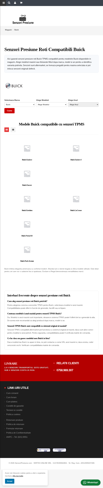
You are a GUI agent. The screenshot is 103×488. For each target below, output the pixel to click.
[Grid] (6, 129)
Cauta (9, 111)
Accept (9, 481)
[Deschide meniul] (4, 3)
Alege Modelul (42, 100)
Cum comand (12, 393)
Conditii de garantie (15, 406)
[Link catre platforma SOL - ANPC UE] (59, 450)
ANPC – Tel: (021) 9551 (17, 437)
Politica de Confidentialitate (18, 433)
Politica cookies (13, 414)
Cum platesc (11, 402)
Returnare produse (14, 420)
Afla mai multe (18, 476)
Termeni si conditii (14, 410)
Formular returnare (14, 428)
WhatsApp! (92, 482)
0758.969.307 (65, 370)
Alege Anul (73, 100)
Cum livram (11, 397)
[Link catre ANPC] (43, 450)
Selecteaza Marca (12, 100)
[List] (13, 129)
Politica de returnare (15, 424)
